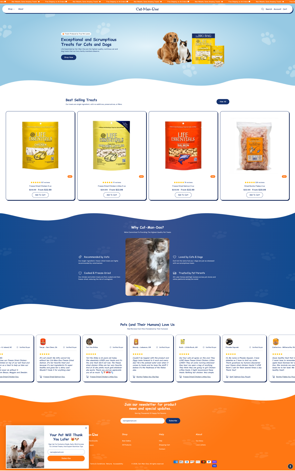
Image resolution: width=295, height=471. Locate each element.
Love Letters (201, 445)
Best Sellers (126, 441)
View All (223, 102)
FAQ (160, 441)
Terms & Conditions (97, 464)
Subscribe (66, 458)
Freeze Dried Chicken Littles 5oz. (33, 377)
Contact (162, 449)
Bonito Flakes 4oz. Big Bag (77, 377)
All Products (126, 445)
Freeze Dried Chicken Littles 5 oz (112, 186)
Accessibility (118, 464)
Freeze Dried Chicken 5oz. (263, 377)
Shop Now (68, 57)
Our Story (199, 441)
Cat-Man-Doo (143, 464)
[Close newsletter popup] (86, 428)
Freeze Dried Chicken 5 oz (40, 186)
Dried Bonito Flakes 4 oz (254, 186)
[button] (11, 9)
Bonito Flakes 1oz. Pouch (216, 377)
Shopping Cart (164, 445)
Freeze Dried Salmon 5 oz (183, 186)
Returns (109, 464)
